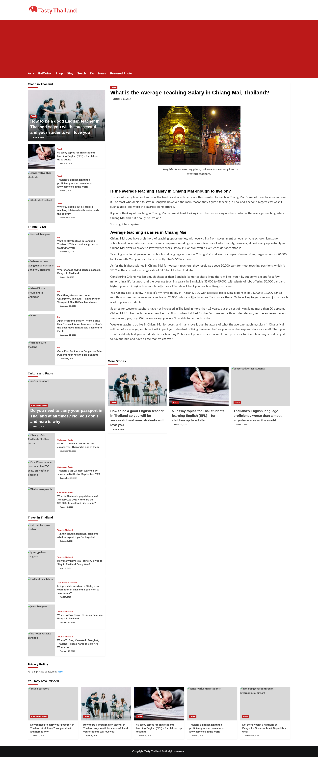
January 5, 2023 (66, 507)
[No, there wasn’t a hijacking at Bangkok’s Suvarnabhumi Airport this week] (265, 703)
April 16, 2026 (118, 429)
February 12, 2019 (67, 651)
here (60, 671)
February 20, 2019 (67, 622)
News (102, 73)
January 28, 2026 (252, 735)
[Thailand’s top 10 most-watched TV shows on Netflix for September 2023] (41, 472)
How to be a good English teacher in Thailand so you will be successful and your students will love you (65, 126)
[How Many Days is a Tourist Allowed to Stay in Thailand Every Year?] (41, 562)
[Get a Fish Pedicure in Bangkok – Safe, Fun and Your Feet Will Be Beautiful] (41, 353)
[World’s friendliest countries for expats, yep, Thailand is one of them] (41, 445)
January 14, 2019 (67, 277)
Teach (82, 73)
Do (92, 73)
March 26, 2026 (180, 425)
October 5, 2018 (66, 359)
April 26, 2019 (65, 597)
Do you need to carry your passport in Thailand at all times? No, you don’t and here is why (66, 416)
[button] (288, 73)
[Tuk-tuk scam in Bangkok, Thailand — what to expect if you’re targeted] (41, 535)
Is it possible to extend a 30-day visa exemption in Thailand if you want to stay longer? (78, 589)
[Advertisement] (159, 44)
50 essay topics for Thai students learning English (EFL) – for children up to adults (198, 415)
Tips (59, 583)
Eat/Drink (44, 73)
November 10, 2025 (68, 451)
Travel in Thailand (65, 530)
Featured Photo (121, 73)
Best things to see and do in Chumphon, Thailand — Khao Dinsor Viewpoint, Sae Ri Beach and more (78, 298)
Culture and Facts (39, 405)
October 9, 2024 (66, 541)
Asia (31, 73)
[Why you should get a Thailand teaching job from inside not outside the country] (41, 210)
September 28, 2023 (68, 478)
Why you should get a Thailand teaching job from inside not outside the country (78, 210)
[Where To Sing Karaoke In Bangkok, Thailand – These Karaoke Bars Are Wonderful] (41, 644)
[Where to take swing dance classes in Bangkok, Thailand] (41, 271)
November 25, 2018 (68, 306)
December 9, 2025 (67, 218)
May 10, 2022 (65, 568)
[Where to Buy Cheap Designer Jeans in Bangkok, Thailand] (41, 617)
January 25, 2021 (67, 252)
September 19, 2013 (122, 99)
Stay (70, 73)
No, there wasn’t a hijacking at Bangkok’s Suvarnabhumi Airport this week (264, 728)
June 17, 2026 (38, 427)
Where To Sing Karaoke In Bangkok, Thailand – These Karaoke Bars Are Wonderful (78, 644)
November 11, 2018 (68, 335)
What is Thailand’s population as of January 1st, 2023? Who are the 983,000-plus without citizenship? (77, 499)
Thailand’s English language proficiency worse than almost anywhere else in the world (258, 415)
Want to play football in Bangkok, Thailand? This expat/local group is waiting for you (77, 244)
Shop (59, 73)
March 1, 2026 (242, 425)
